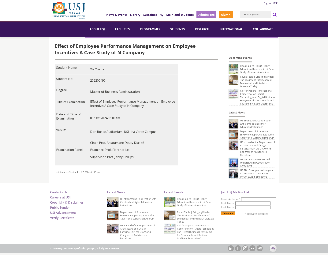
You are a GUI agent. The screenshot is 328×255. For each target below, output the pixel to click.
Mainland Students (180, 15)
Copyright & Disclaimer (66, 202)
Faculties (122, 29)
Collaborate (263, 29)
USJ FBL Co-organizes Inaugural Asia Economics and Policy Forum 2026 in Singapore (257, 173)
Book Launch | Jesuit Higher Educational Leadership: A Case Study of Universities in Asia (257, 69)
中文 (275, 3)
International (231, 29)
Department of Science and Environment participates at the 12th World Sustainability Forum (257, 134)
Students (177, 29)
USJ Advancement (63, 213)
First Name (228, 203)
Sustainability (153, 15)
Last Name (228, 207)
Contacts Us (58, 192)
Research (202, 29)
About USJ (97, 29)
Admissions (206, 15)
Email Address (230, 199)
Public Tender (60, 207)
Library (135, 15)
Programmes (150, 29)
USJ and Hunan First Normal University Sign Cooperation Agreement (255, 163)
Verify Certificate (62, 218)
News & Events (116, 15)
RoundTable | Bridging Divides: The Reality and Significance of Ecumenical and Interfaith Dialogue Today (257, 81)
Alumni (226, 15)
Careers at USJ (60, 197)
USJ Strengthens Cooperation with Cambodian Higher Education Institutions (255, 124)
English (267, 3)
